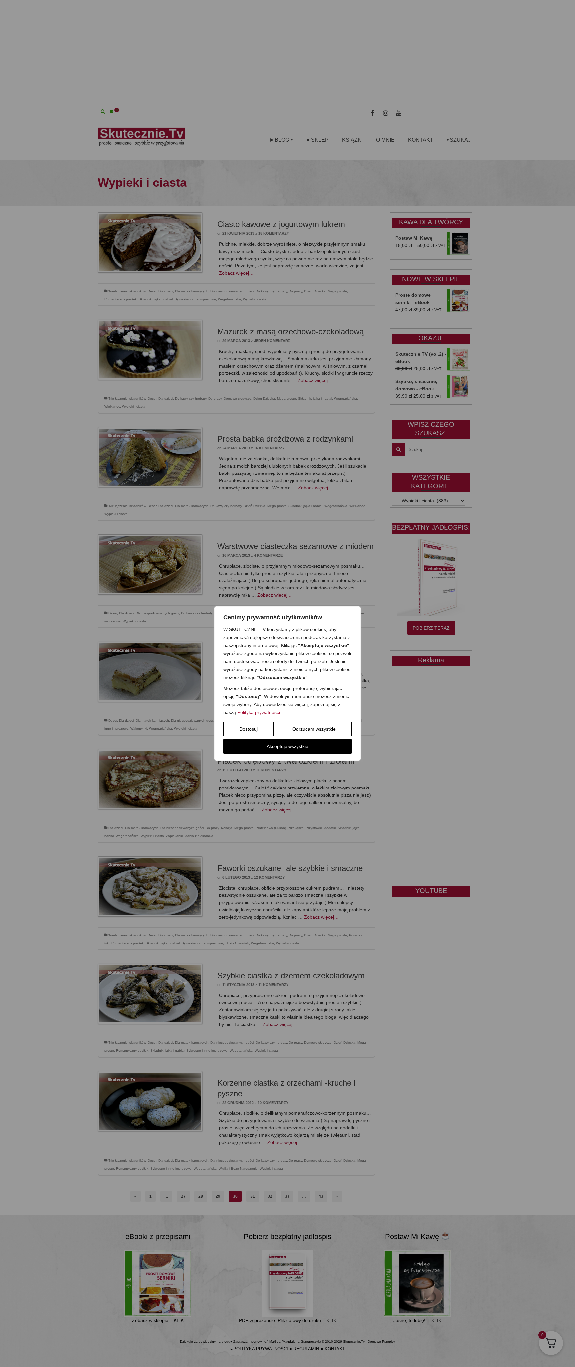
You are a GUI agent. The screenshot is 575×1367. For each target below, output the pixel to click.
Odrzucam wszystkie (314, 729)
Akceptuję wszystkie (287, 746)
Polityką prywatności (258, 712)
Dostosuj (248, 729)
